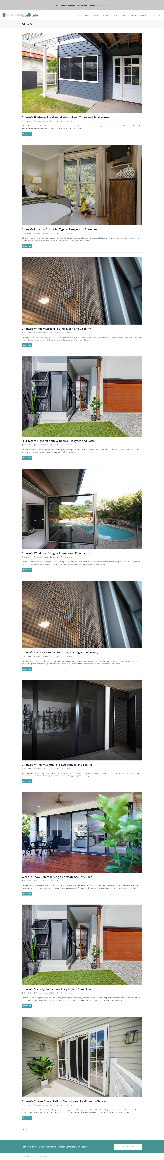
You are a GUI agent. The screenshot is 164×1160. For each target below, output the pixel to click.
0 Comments (68, 121)
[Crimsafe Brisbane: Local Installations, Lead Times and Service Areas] (82, 73)
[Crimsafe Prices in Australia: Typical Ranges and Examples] (82, 185)
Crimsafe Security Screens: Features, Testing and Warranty (60, 652)
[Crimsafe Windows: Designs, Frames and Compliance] (82, 509)
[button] (160, 15)
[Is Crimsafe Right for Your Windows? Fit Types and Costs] (82, 396)
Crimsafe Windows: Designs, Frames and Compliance (56, 553)
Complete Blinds (27, 1157)
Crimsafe (56, 121)
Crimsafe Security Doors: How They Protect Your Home (57, 989)
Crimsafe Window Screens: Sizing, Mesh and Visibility (56, 328)
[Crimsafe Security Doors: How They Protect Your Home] (82, 944)
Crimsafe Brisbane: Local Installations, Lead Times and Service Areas (66, 117)
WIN (99, 5)
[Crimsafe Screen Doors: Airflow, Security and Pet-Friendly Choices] (82, 1057)
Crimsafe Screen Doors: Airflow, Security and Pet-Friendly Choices (64, 1101)
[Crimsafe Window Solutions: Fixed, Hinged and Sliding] (82, 720)
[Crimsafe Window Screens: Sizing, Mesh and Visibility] (82, 291)
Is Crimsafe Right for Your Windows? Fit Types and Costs (58, 441)
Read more (27, 134)
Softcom (44, 1157)
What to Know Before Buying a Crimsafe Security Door (57, 877)
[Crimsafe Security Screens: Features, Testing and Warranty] (82, 614)
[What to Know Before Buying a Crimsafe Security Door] (82, 832)
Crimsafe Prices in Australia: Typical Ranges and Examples (59, 229)
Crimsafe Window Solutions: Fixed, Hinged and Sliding (57, 764)
